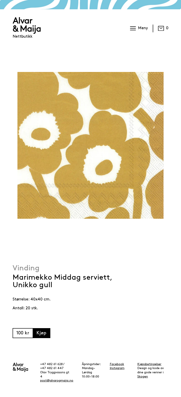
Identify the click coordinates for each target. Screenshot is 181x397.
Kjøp (41, 333)
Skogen (142, 376)
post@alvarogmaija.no (56, 380)
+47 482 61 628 (51, 364)
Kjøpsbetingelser (149, 364)
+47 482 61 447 (52, 368)
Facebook (117, 364)
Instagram (117, 368)
